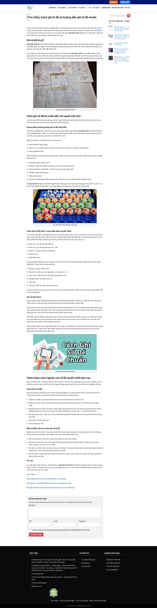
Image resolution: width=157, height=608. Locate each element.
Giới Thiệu (54, 600)
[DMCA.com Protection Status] (53, 593)
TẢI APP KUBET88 (112, 566)
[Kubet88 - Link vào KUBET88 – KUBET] (32, 7)
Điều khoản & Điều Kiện (97, 600)
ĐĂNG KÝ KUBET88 (113, 559)
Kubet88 (52, 8)
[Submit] (128, 15)
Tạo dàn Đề (72, 8)
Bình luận (32, 505)
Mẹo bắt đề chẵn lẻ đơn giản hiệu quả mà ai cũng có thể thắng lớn (51, 487)
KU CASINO (62, 8)
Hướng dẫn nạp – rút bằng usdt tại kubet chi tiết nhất (121, 28)
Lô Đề (89, 8)
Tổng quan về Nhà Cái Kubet (121, 43)
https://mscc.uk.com (84, 606)
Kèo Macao (85, 563)
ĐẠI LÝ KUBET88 (112, 569)
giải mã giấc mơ (117, 8)
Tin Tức (127, 8)
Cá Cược (96, 8)
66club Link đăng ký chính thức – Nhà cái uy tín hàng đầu (121, 36)
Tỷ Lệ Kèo (81, 8)
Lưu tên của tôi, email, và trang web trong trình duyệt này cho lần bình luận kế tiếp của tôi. (61, 530)
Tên (30, 521)
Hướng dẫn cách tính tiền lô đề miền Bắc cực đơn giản (46, 479)
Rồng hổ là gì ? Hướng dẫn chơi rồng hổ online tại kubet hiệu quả (122, 59)
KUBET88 (96, 30)
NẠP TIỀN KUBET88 (113, 563)
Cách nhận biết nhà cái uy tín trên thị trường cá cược (121, 50)
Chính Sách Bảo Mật (67, 600)
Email (56, 521)
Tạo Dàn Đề (85, 566)
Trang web (82, 521)
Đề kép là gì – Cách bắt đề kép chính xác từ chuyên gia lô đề (49, 483)
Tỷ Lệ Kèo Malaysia (88, 559)
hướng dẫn (106, 8)
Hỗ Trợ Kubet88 (82, 600)
